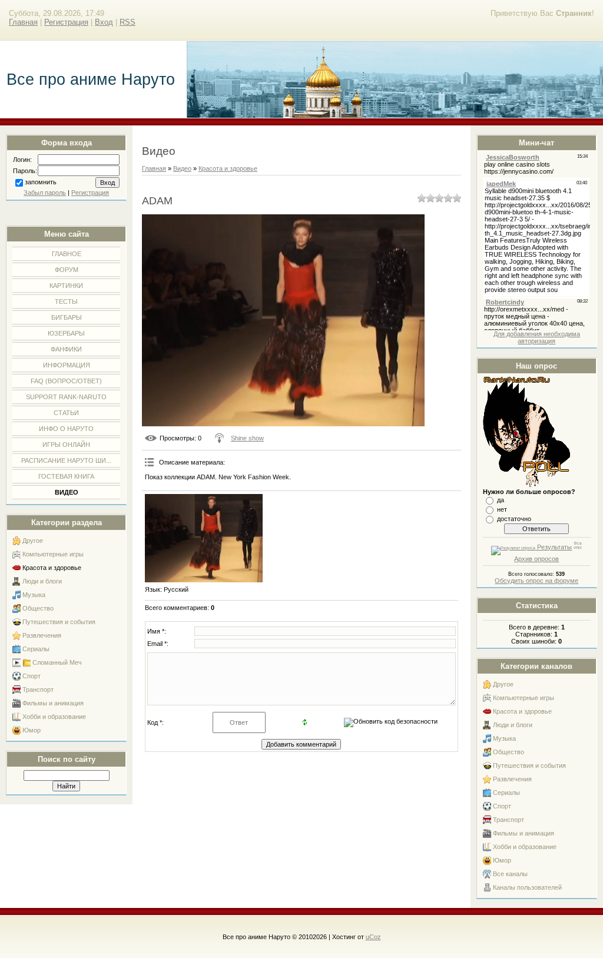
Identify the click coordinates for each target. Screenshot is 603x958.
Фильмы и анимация (53, 703)
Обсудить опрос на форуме (536, 580)
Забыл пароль (45, 192)
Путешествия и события (58, 621)
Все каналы (510, 873)
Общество (38, 608)
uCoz (373, 936)
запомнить (41, 181)
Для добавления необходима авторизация (536, 337)
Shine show (247, 438)
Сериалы (35, 648)
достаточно (514, 518)
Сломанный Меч (57, 662)
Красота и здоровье (51, 567)
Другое (32, 540)
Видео (182, 168)
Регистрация (66, 22)
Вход (104, 22)
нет (502, 509)
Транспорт (38, 689)
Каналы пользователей (527, 887)
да (500, 499)
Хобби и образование (54, 716)
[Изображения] (204, 538)
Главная (23, 22)
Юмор (31, 730)
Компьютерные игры (53, 554)
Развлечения (41, 635)
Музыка (33, 594)
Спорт (31, 675)
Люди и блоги (42, 581)
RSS (127, 22)
